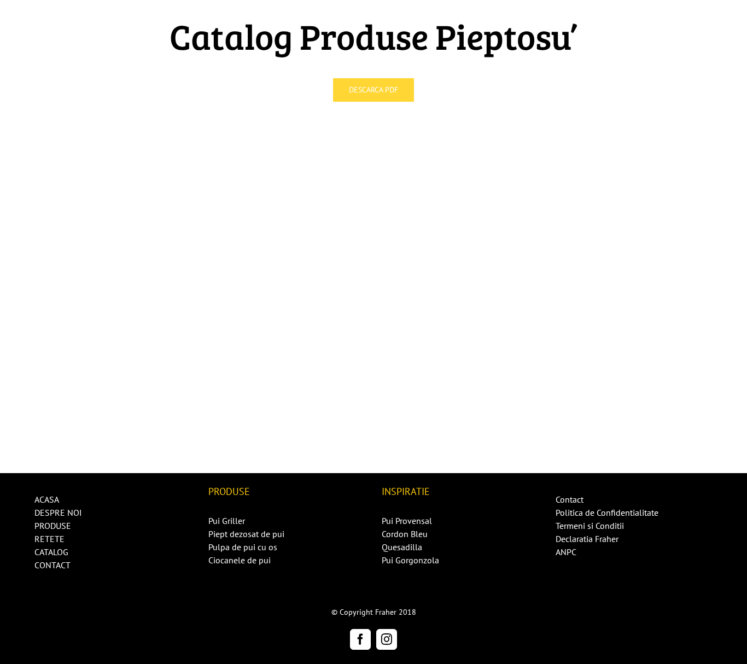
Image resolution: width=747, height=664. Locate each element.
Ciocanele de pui (239, 560)
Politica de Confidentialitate (607, 512)
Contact (569, 499)
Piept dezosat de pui (246, 533)
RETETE (49, 538)
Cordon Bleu (405, 533)
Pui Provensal (407, 520)
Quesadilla (402, 546)
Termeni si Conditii (590, 525)
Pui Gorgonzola (410, 560)
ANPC (566, 551)
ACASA (46, 499)
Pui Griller (226, 520)
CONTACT (52, 565)
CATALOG (51, 551)
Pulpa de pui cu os (242, 546)
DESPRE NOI (58, 512)
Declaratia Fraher (587, 538)
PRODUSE (52, 525)
